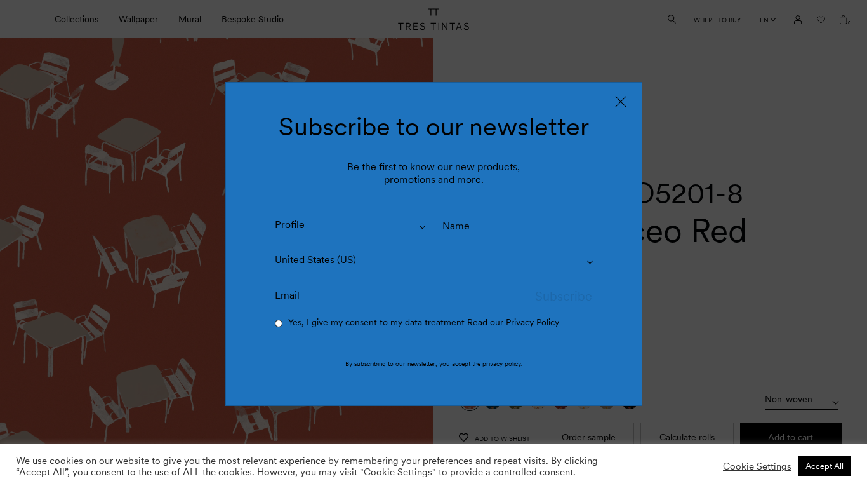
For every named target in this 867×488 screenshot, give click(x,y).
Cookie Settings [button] (757, 466)
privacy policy (501, 363)
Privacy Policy (532, 322)
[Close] (620, 101)
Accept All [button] (824, 466)
